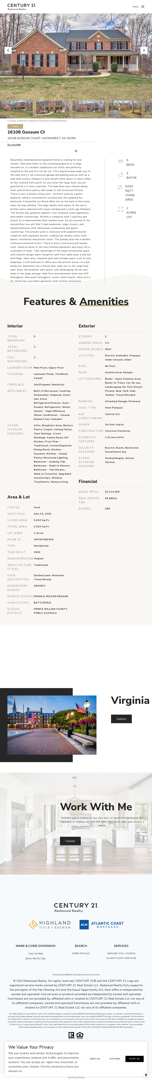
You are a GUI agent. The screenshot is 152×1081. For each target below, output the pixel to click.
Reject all (95, 1059)
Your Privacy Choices (76, 1077)
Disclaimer (95, 975)
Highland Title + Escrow (121, 953)
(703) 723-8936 (35, 953)
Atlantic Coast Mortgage (121, 958)
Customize (114, 1059)
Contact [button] (70, 841)
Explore (121, 719)
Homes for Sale (81, 953)
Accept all (134, 1059)
